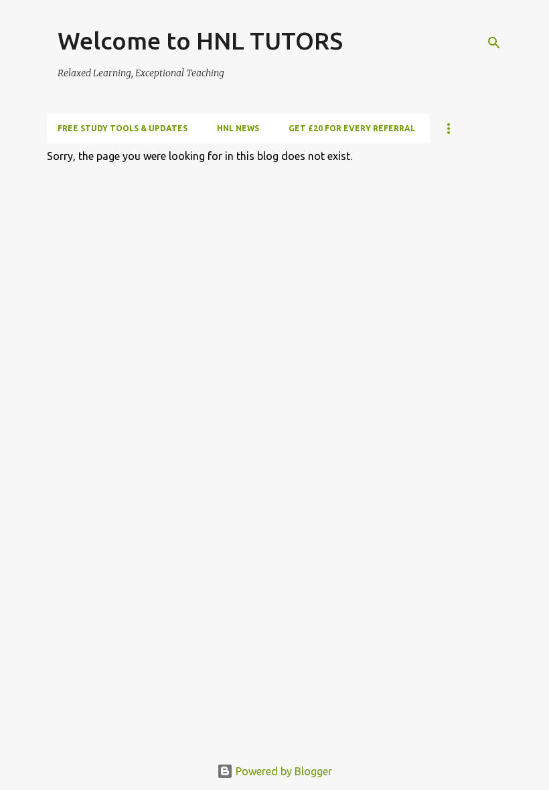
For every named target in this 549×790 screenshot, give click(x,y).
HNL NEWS (238, 128)
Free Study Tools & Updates (122, 128)
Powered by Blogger (282, 771)
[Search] (494, 43)
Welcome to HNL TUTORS (200, 40)
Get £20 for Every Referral (352, 128)
